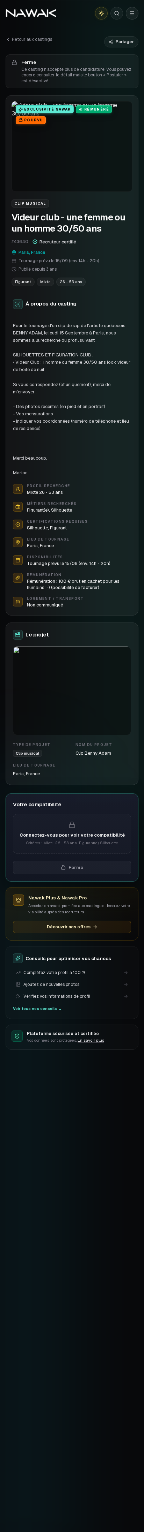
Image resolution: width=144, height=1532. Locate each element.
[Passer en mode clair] (101, 13)
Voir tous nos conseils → (37, 1008)
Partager (125, 42)
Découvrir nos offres (69, 927)
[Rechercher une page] (116, 13)
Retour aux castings (32, 39)
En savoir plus (91, 1040)
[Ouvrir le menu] (132, 13)
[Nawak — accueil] (31, 13)
